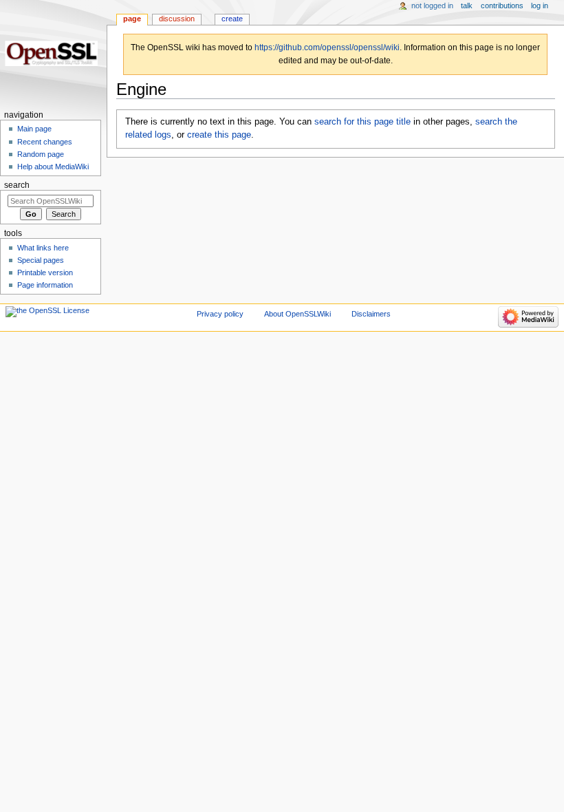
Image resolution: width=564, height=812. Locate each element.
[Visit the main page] (53, 53)
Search (17, 185)
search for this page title (362, 122)
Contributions (502, 5)
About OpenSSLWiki (297, 314)
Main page (34, 129)
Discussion (177, 18)
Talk (467, 5)
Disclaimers (371, 314)
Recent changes (44, 142)
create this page (219, 135)
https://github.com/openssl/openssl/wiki (327, 47)
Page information (45, 285)
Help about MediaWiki (53, 166)
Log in (539, 5)
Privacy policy (220, 314)
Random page (40, 154)
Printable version (45, 272)
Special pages (40, 260)
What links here (43, 248)
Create (232, 18)
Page (132, 18)
